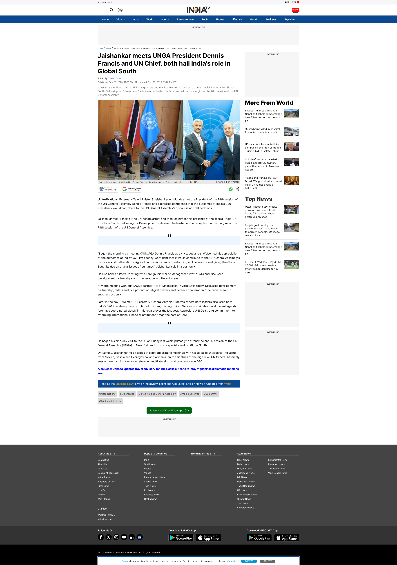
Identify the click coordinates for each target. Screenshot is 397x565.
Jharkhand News (245, 473)
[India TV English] (198, 10)
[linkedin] (132, 537)
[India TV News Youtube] (298, 2)
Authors (101, 494)
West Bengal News (277, 473)
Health (254, 19)
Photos (220, 19)
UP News (242, 490)
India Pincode (105, 519)
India (135, 19)
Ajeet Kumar (115, 78)
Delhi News (243, 464)
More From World (269, 102)
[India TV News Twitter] (295, 2)
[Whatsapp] (231, 189)
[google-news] (139, 537)
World (149, 19)
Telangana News (276, 468)
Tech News (150, 486)
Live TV (101, 490)
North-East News (246, 481)
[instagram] (116, 537)
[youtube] (124, 537)
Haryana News (244, 468)
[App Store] (208, 537)
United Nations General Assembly (157, 393)
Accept (249, 561)
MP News (242, 477)
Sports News (150, 481)
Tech (205, 19)
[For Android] (259, 537)
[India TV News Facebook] (292, 2)
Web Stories (104, 499)
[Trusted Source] (131, 189)
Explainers (149, 490)
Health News (150, 499)
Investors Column (106, 481)
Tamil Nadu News (246, 486)
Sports (165, 19)
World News (150, 464)
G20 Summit (210, 393)
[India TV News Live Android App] (181, 537)
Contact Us (103, 460)
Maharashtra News (277, 460)
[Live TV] (295, 10)
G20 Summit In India (110, 401)
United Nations (107, 393)
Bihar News (243, 460)
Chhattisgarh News (247, 494)
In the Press (104, 477)
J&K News (242, 503)
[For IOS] (286, 537)
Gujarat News (244, 499)
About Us (102, 464)
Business (271, 19)
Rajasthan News (276, 464)
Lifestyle (237, 19)
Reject (268, 561)
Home (105, 19)
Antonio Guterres (189, 393)
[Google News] (108, 189)
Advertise (102, 468)
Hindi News (103, 486)
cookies (233, 561)
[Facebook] (101, 537)
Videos (120, 19)
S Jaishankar (127, 393)
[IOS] (286, 2)
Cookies (126, 561)
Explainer (289, 19)
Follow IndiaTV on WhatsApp (166, 410)
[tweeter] (108, 537)
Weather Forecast (106, 515)
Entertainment (185, 19)
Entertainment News (154, 477)
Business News (151, 494)
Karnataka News (245, 507)
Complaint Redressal (108, 473)
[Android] (289, 2)
